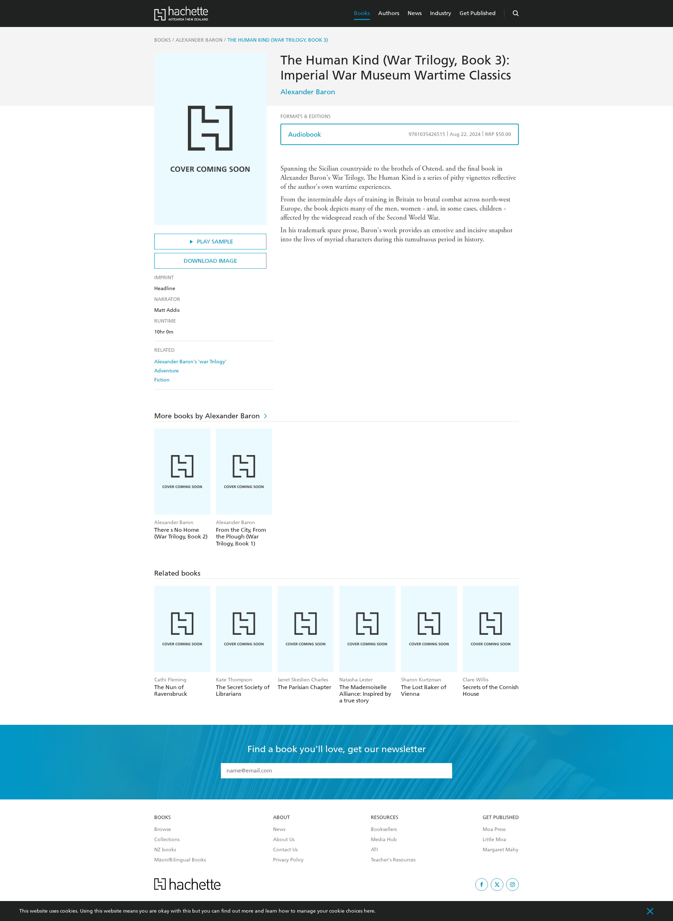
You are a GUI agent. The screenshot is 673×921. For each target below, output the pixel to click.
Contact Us (285, 849)
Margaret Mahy (500, 849)
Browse (162, 829)
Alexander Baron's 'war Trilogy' (190, 362)
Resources (384, 817)
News (415, 13)
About (281, 817)
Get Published (478, 13)
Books (362, 13)
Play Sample (215, 241)
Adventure (166, 371)
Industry (440, 13)
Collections (166, 839)
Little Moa (494, 839)
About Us (283, 839)
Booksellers (384, 829)
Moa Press (494, 829)
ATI (374, 849)
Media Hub (384, 839)
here (369, 911)
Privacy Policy (288, 860)
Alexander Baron (307, 92)
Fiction (162, 380)
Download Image (210, 260)
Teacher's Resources (393, 860)
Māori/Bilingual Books (180, 860)
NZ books (165, 849)
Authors (388, 13)
